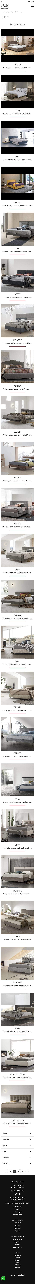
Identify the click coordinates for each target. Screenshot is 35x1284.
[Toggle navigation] (32, 7)
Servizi (17, 1257)
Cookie (13, 1203)
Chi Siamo (17, 1255)
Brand (17, 1262)
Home (4, 12)
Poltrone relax (17, 1214)
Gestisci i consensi (23, 1203)
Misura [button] (5, 1145)
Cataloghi (17, 1265)
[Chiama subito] (2, 1)
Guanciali (17, 1228)
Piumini (17, 1244)
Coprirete (17, 1242)
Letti (21, 12)
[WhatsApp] (3, 1278)
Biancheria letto (17, 1247)
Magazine (17, 1260)
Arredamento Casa (13, 12)
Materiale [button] (6, 1139)
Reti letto (17, 1225)
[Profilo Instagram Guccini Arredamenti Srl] (33, 1)
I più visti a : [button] (6, 1163)
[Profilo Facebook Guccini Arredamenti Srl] (29, 1)
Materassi (17, 1223)
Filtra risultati (19, 24)
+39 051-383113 (19, 1191)
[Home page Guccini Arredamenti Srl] (5, 6)
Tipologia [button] (6, 1157)
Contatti (17, 1267)
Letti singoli (17, 1212)
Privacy (8, 1203)
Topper (17, 1231)
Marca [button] (5, 1133)
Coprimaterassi (17, 1239)
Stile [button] (4, 1151)
